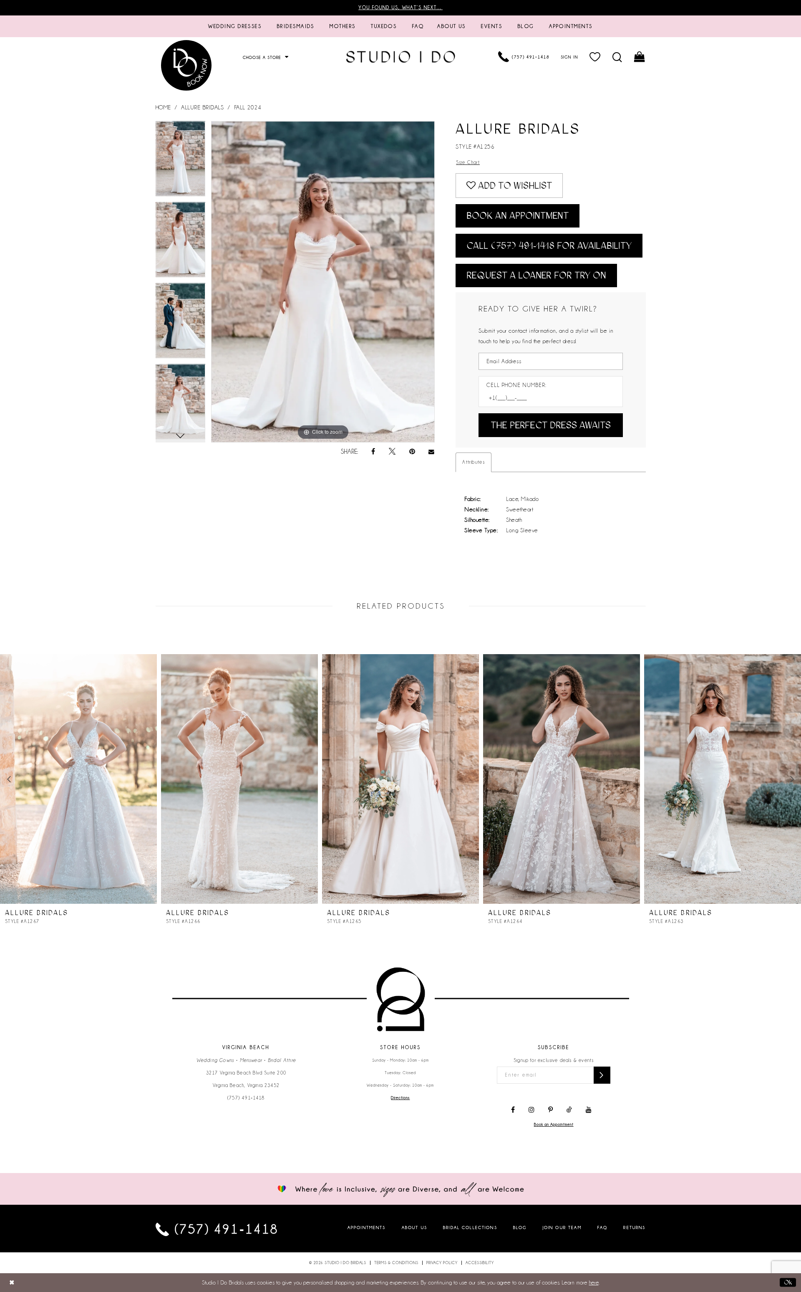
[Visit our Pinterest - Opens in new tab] (550, 1110)
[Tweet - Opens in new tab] (392, 452)
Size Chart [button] (468, 162)
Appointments (367, 1227)
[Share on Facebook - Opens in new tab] (373, 452)
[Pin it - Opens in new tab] (412, 452)
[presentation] (78, 779)
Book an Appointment (517, 215)
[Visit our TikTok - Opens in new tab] (569, 1110)
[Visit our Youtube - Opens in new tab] (588, 1110)
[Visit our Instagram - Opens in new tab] (531, 1110)
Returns (634, 1227)
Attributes (473, 462)
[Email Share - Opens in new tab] (431, 451)
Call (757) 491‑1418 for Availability (549, 245)
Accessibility (480, 1263)
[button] (595, 56)
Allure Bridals (202, 107)
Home (163, 107)
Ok (788, 1282)
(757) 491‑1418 (246, 1097)
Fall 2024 (248, 107)
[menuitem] (235, 26)
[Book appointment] (187, 65)
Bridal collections (470, 1227)
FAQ (602, 1227)
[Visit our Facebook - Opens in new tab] (513, 1110)
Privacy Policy (442, 1263)
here (594, 1282)
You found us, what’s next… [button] (400, 7)
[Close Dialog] (12, 1282)
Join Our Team (562, 1227)
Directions (400, 1098)
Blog (520, 1227)
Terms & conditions (396, 1263)
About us (414, 1227)
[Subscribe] (602, 1075)
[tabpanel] (181, 161)
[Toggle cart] (639, 56)
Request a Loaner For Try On (536, 275)
